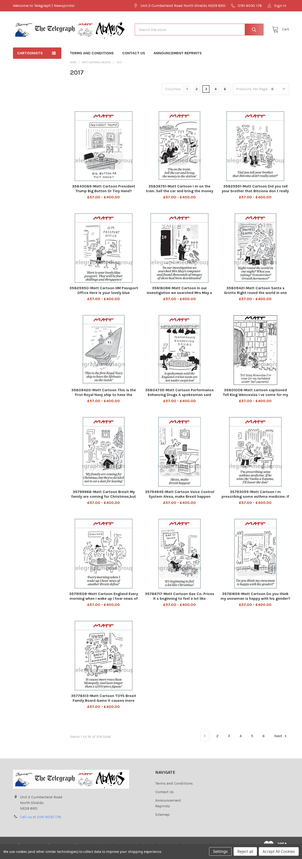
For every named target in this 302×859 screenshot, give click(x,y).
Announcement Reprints (178, 53)
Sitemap (162, 814)
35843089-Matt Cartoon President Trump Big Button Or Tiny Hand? (103, 188)
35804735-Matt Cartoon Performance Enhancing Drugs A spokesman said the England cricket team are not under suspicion (179, 397)
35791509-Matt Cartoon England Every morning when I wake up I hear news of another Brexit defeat (103, 598)
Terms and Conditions (92, 53)
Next (278, 736)
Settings (220, 851)
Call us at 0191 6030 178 (40, 817)
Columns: (173, 89)
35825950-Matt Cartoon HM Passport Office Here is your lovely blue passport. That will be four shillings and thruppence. (103, 295)
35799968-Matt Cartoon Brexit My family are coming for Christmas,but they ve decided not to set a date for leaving (103, 498)
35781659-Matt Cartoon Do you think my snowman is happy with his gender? (255, 596)
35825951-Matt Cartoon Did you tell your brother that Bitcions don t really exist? (255, 191)
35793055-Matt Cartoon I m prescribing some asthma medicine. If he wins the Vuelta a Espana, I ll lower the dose (255, 498)
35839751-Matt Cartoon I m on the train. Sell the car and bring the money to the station (179, 191)
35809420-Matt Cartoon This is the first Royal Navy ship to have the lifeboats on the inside (103, 395)
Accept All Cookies (279, 851)
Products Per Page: (252, 89)
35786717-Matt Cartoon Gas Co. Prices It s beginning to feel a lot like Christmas (179, 598)
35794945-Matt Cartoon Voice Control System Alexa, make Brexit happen (179, 494)
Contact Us (133, 53)
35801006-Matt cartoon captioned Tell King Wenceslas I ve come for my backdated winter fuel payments (255, 395)
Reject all (245, 851)
